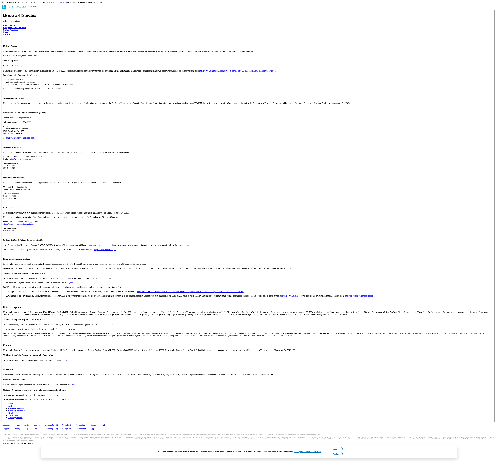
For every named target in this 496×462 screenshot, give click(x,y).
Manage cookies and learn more (307, 452)
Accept (336, 449)
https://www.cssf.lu (290, 296)
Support (6, 425)
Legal (26, 425)
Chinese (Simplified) (16, 408)
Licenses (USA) (51, 425)
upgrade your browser (58, 2)
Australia (7, 34)
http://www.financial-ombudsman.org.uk (64, 336)
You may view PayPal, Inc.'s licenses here (20, 56)
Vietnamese (13, 415)
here (72, 283)
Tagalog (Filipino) (15, 418)
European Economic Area (14, 27)
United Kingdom (10, 30)
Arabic (11, 406)
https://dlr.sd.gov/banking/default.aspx (18, 224)
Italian (10, 404)
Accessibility (81, 425)
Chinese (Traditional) (16, 411)
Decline (336, 454)
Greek (10, 413)
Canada (6, 32)
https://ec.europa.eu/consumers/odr (359, 296)
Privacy (17, 425)
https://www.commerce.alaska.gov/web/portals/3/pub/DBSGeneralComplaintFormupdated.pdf (237, 71)
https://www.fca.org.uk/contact (281, 336)
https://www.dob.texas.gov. (105, 249)
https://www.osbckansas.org (21, 159)
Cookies (36, 425)
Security (94, 425)
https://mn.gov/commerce (20, 189)
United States (9, 25)
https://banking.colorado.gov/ (21, 118)
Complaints (67, 425)
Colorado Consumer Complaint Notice (19, 138)
